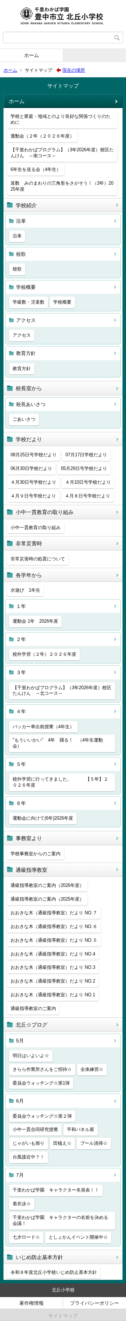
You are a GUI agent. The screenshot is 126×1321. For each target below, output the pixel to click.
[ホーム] (63, 15)
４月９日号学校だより (33, 495)
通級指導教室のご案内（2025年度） (47, 899)
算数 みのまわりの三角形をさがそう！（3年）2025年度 (61, 186)
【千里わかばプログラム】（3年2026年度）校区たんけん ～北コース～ (62, 690)
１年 (21, 606)
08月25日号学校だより (33, 454)
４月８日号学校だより (87, 495)
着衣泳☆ (22, 1203)
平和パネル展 (80, 1129)
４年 (21, 711)
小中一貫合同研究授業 (35, 1129)
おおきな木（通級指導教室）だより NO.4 (52, 954)
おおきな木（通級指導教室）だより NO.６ (53, 926)
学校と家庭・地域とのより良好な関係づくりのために (60, 119)
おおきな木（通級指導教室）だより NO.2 (52, 981)
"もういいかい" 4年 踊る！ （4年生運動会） (58, 743)
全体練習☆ (91, 1069)
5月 (20, 1040)
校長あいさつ (31, 404)
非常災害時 (29, 543)
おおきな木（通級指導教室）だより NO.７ (53, 912)
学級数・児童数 (28, 302)
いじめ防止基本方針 (39, 1257)
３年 (21, 672)
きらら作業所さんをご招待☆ (42, 1069)
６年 (21, 803)
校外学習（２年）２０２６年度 (44, 654)
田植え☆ (62, 1143)
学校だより (29, 439)
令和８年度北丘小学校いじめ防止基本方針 (53, 1272)
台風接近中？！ (28, 1157)
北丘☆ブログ (31, 1025)
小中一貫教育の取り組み (45, 512)
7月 (20, 1175)
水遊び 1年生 (25, 590)
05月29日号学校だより (84, 468)
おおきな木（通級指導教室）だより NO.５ (53, 940)
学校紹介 (26, 205)
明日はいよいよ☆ (31, 1055)
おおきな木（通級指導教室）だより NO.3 (52, 967)
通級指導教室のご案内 (33, 1008)
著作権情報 (31, 1303)
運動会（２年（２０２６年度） (42, 136)
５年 (21, 764)
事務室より (29, 838)
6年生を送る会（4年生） (35, 169)
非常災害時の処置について (37, 558)
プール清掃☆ (93, 1143)
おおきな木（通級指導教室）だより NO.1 (52, 994)
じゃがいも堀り (28, 1143)
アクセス (26, 320)
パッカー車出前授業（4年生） (43, 726)
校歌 (21, 254)
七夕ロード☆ (26, 1237)
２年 (21, 639)
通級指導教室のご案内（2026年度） (47, 885)
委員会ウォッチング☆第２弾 (42, 1116)
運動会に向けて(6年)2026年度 (43, 818)
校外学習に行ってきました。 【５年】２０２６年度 (60, 782)
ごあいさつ (24, 419)
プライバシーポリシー (94, 1303)
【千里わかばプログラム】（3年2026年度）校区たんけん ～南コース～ (62, 152)
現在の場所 (73, 70)
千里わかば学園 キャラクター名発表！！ (56, 1190)
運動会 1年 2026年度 (35, 621)
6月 (20, 1101)
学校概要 (26, 287)
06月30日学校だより (31, 468)
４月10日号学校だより (88, 482)
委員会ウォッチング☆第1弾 (41, 1083)
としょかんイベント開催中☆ (78, 1237)
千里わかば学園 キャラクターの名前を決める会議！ (60, 1220)
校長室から (29, 388)
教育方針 (26, 353)
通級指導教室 (31, 870)
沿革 (21, 221)
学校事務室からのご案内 (35, 853)
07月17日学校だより (86, 454)
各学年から (29, 575)
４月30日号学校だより (33, 482)
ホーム (31, 55)
